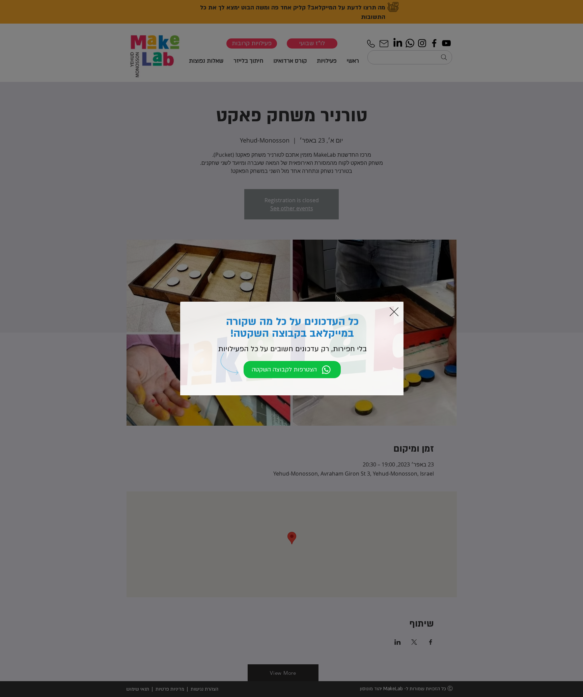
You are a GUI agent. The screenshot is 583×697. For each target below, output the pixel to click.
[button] (394, 312)
